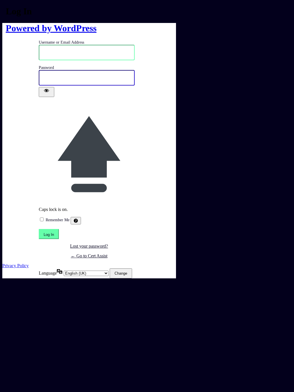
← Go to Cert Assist (89, 255)
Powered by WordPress (51, 28)
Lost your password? (89, 246)
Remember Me (57, 220)
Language (48, 273)
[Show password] (46, 92)
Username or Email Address (61, 42)
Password (46, 67)
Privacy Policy (15, 265)
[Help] (76, 220)
